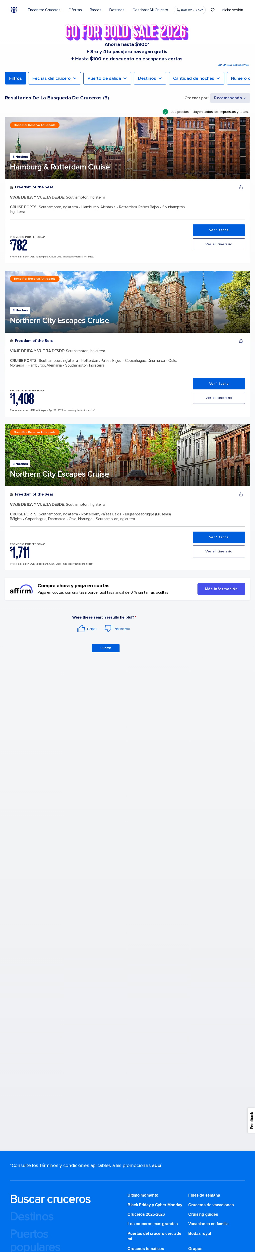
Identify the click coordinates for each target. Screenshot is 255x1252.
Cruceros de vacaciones (211, 1205)
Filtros (15, 78)
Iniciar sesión (232, 9)
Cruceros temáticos (146, 1249)
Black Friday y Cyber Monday (155, 1205)
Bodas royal (199, 1233)
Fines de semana (204, 1195)
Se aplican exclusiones (233, 65)
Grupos (195, 1249)
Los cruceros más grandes (153, 1224)
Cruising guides (203, 1214)
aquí (156, 1166)
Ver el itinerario (218, 244)
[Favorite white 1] (213, 10)
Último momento (143, 1195)
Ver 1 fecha (219, 230)
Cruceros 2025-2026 (146, 1214)
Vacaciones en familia (208, 1224)
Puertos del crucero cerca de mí (154, 1236)
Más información (221, 588)
